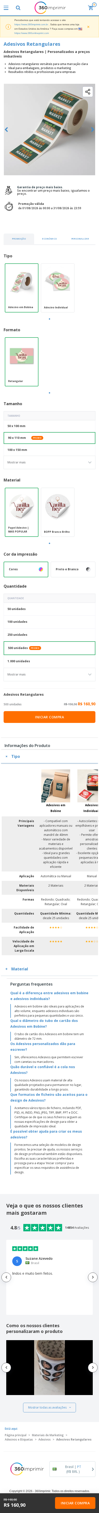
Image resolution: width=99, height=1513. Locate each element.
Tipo (15, 756)
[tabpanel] (22, 287)
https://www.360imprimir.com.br (31, 24)
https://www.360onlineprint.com (31, 33)
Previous (6, 129)
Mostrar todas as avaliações (47, 1407)
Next (92, 129)
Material (19, 969)
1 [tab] (49, 319)
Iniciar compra (49, 717)
